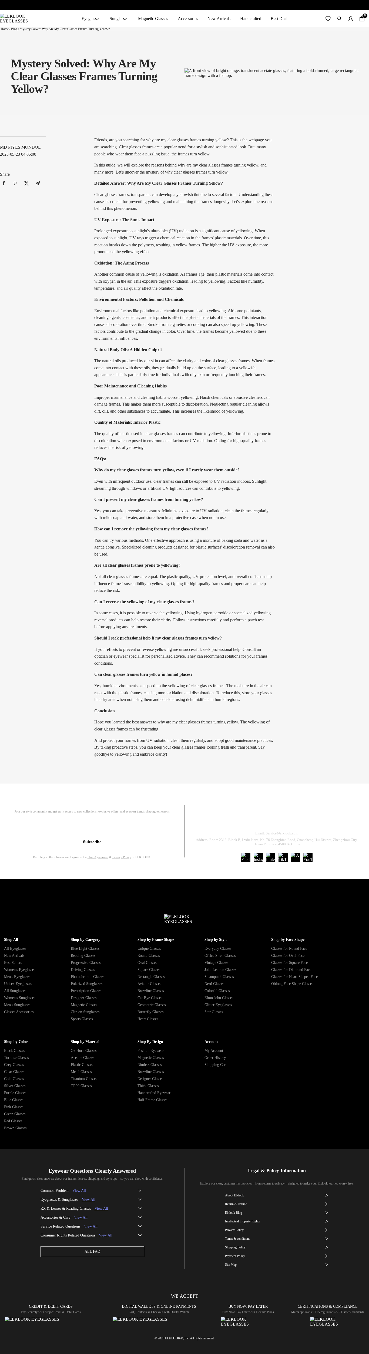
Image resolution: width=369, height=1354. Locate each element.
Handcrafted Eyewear (153, 1093)
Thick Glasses (148, 1086)
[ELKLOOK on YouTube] (308, 857)
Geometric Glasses (151, 1005)
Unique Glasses (149, 949)
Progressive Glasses (85, 963)
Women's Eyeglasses (19, 970)
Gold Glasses (14, 1079)
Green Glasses (14, 1114)
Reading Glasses (83, 956)
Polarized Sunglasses (86, 984)
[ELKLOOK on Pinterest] (270, 857)
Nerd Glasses (214, 984)
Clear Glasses (14, 1072)
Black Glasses (14, 1051)
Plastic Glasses (82, 1065)
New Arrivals (218, 18)
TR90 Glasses (81, 1086)
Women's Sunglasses (19, 998)
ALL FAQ (92, 1251)
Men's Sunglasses (17, 1005)
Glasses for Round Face (289, 949)
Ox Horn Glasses (83, 1051)
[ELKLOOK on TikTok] (283, 857)
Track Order (212, 819)
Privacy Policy (121, 857)
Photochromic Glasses (87, 977)
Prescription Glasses (86, 991)
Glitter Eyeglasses (218, 1005)
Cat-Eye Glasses (149, 998)
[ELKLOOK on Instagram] (258, 857)
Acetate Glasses (82, 1058)
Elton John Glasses (218, 998)
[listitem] (4, 183)
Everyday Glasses (217, 949)
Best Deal (279, 18)
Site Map (231, 1265)
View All (79, 1191)
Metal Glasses (81, 1072)
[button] (328, 18)
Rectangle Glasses (151, 977)
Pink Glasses (13, 1107)
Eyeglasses (91, 18)
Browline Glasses (150, 991)
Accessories (188, 18)
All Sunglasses (15, 991)
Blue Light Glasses (85, 949)
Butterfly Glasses (150, 1012)
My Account (213, 1051)
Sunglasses (119, 18)
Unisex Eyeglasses (18, 984)
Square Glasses (148, 970)
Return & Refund (255, 819)
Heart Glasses (147, 1019)
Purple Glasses (15, 1093)
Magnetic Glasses (153, 18)
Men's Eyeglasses (17, 977)
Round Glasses (148, 956)
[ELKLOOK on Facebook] (245, 857)
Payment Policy (235, 1256)
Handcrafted (250, 18)
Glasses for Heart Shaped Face (294, 977)
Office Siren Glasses (220, 956)
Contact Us (341, 819)
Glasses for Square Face (289, 963)
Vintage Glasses (216, 963)
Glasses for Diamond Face (291, 970)
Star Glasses (213, 1012)
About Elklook (234, 1195)
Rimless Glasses (149, 1065)
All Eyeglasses (15, 949)
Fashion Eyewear (150, 1051)
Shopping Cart (215, 1065)
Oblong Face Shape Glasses (292, 984)
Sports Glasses (82, 1019)
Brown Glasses (15, 1128)
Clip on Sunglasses (85, 1012)
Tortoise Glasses (16, 1058)
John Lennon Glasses (220, 970)
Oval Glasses (147, 963)
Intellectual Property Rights (242, 1221)
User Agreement (98, 857)
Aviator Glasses (149, 984)
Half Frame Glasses (152, 1100)
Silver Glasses (14, 1086)
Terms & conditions (237, 1239)
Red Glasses (13, 1121)
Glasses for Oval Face (287, 956)
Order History (215, 1058)
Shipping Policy (301, 819)
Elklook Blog (233, 1213)
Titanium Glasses (84, 1079)
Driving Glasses (83, 970)
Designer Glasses (83, 998)
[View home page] (18, 19)
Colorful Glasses (217, 991)
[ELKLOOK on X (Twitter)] (295, 857)
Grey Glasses (14, 1065)
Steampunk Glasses (219, 977)
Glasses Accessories (18, 1012)
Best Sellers (13, 963)
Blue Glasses (13, 1100)
